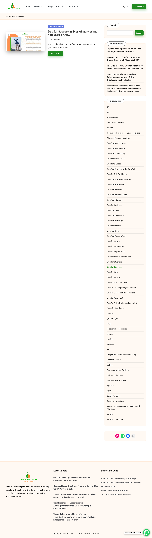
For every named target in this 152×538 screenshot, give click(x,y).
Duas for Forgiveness (116, 308)
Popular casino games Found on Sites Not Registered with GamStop (124, 50)
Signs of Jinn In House (116, 380)
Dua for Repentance (116, 251)
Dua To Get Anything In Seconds (122, 287)
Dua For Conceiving (116, 153)
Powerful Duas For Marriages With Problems (121, 482)
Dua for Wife (112, 272)
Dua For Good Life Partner (119, 179)
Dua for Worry (113, 277)
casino (110, 128)
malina (110, 339)
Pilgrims (110, 344)
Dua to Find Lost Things (118, 282)
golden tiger (112, 318)
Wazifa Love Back (115, 419)
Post (109, 349)
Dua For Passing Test (116, 236)
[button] (139, 6)
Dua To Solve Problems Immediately (123, 303)
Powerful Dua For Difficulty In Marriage (118, 478)
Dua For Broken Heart (116, 148)
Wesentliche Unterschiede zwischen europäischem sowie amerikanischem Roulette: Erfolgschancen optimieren (124, 88)
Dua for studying (114, 262)
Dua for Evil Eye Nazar (117, 174)
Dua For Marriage (115, 220)
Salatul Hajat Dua (115, 375)
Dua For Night (113, 231)
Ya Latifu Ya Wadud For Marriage (116, 494)
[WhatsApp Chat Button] (146, 532)
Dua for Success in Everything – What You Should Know (72, 33)
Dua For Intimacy (114, 200)
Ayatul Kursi (112, 117)
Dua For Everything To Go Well (121, 169)
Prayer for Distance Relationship (121, 354)
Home (8, 16)
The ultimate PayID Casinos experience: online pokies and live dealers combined (125, 67)
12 (108, 107)
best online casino (115, 122)
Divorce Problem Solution (118, 138)
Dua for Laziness (114, 205)
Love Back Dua (108, 486)
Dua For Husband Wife (117, 195)
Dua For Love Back (115, 215)
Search (113, 25)
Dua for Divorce (114, 164)
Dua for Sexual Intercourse (119, 256)
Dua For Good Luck (115, 184)
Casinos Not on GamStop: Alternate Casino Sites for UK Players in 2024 (123, 58)
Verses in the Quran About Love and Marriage (123, 407)
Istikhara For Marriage (117, 329)
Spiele (109, 390)
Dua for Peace (113, 241)
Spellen (110, 385)
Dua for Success (56, 27)
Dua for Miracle (114, 225)
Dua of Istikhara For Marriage (114, 490)
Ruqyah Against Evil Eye (118, 370)
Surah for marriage (115, 401)
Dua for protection (115, 246)
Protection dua (114, 360)
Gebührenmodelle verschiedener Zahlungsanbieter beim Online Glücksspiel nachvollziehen (122, 77)
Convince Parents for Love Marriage (123, 133)
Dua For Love (113, 210)
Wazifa (110, 414)
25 (108, 112)
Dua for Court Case (116, 158)
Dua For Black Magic (116, 143)
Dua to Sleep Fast (115, 298)
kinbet (110, 334)
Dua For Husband (115, 189)
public (109, 365)
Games (110, 313)
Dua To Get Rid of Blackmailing (121, 293)
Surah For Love (114, 396)
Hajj (108, 324)
